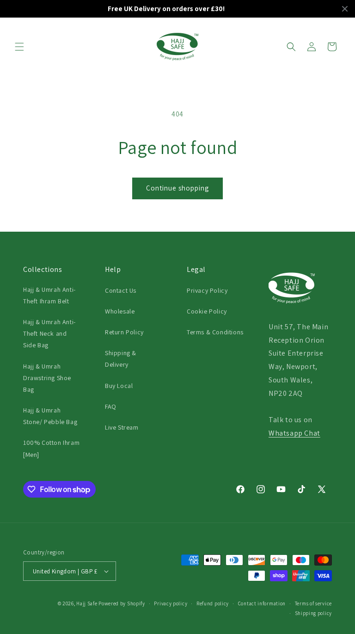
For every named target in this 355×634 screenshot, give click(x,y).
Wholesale (120, 311)
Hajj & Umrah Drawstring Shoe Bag (47, 378)
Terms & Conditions (215, 332)
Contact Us (120, 290)
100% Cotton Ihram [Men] (51, 448)
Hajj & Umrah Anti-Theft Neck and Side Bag (49, 333)
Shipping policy (313, 613)
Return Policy (124, 332)
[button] (19, 47)
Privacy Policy (207, 290)
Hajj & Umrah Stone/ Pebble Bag (50, 416)
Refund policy (212, 603)
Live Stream (122, 427)
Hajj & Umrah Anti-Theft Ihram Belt (49, 295)
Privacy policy (170, 603)
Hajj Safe (86, 603)
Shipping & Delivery (120, 359)
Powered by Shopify (121, 603)
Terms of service (313, 603)
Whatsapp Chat (294, 433)
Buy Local (119, 386)
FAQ (110, 406)
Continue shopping (177, 188)
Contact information (262, 603)
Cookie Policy (207, 311)
